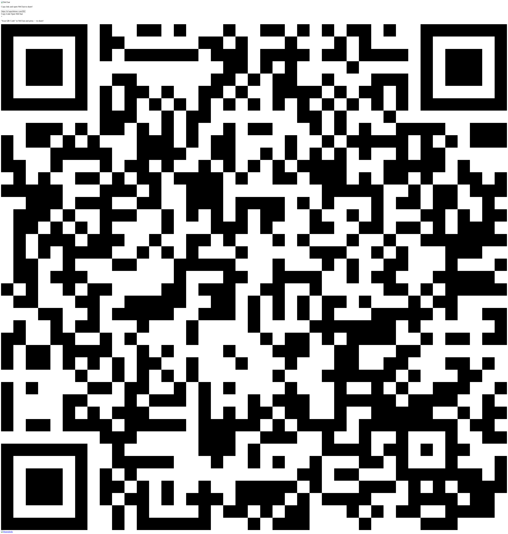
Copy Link (5, 14)
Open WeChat (17, 14)
